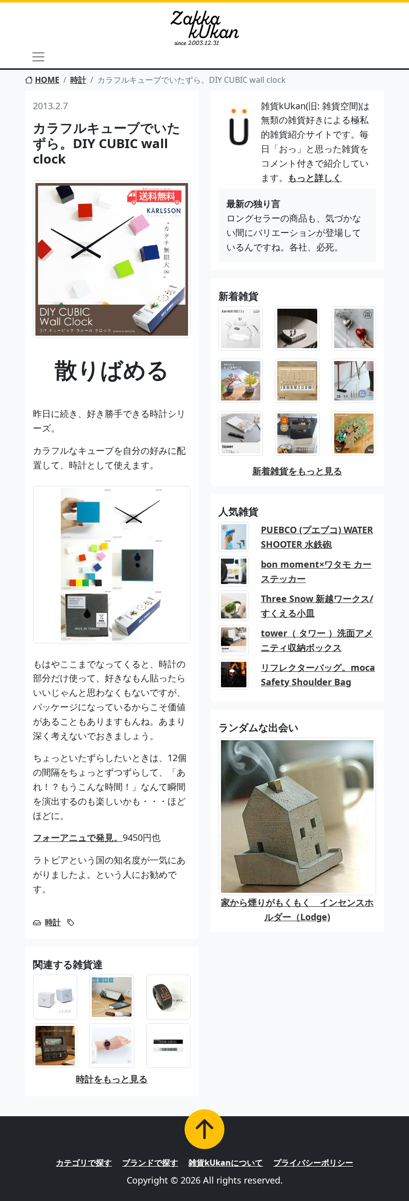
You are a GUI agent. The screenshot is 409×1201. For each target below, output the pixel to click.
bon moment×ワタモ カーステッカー (316, 571)
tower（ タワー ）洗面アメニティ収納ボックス (317, 640)
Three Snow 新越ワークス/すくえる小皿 (317, 606)
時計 (78, 79)
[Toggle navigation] (38, 56)
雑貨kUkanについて (226, 1162)
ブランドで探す (150, 1162)
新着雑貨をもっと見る (297, 471)
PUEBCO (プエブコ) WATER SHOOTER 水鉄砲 (317, 537)
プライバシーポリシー (313, 1162)
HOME (47, 79)
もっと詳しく (315, 178)
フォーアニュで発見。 (78, 837)
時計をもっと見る (112, 1079)
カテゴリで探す (84, 1162)
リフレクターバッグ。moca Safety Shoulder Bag (318, 674)
